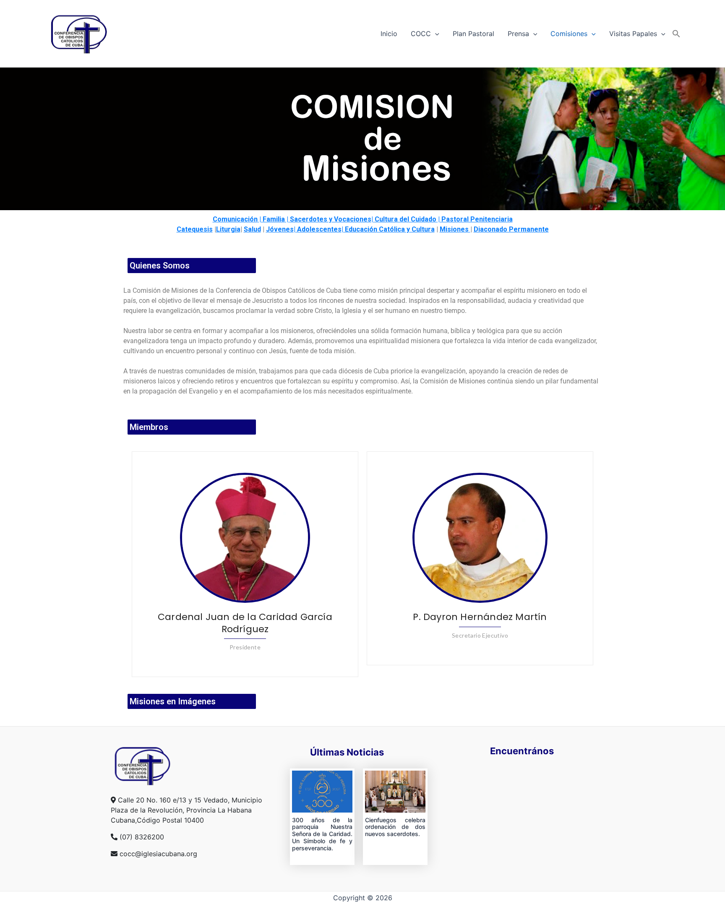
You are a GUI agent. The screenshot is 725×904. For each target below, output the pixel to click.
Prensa (518, 33)
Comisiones (568, 33)
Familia (274, 219)
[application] (435, 33)
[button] (676, 33)
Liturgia (228, 229)
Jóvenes (280, 229)
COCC (421, 33)
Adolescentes (319, 229)
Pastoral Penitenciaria (477, 219)
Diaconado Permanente (511, 229)
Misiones (455, 229)
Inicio (389, 33)
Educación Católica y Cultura (390, 229)
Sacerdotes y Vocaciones (330, 219)
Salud (252, 229)
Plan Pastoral (473, 33)
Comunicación (235, 219)
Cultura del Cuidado (405, 219)
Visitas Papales (633, 33)
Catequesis (195, 229)
